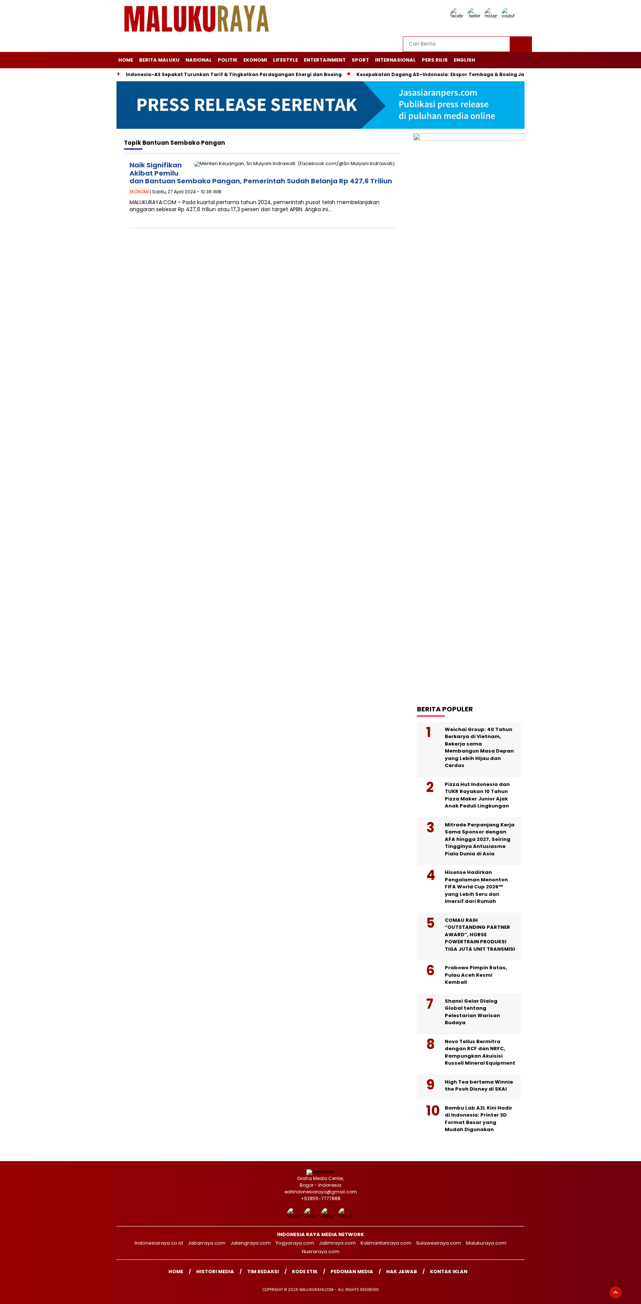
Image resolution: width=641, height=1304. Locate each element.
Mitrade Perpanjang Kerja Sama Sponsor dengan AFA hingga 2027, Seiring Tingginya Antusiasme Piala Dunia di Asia (480, 839)
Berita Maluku (159, 59)
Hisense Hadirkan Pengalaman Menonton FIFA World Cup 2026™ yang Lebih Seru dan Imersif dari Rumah (476, 887)
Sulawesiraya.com (438, 1242)
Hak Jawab (401, 1271)
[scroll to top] (615, 1292)
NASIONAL (198, 59)
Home (125, 59)
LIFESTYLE (285, 59)
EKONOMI (255, 59)
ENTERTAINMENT (325, 59)
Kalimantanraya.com (386, 1242)
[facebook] (458, 16)
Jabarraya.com (207, 1242)
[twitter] (475, 16)
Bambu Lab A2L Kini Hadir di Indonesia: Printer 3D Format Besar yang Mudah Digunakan (478, 1118)
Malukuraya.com (486, 1242)
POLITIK (227, 59)
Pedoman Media (352, 1271)
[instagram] (492, 16)
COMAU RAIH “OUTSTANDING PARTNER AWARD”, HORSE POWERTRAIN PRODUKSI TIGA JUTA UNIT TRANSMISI (480, 935)
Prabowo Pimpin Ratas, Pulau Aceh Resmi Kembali (476, 975)
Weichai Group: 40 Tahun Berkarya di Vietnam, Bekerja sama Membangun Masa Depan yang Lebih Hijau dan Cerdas (479, 747)
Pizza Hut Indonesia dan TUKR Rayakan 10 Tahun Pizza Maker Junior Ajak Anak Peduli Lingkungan (477, 795)
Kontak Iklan (448, 1271)
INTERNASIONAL (395, 59)
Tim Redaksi (263, 1271)
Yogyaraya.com (295, 1242)
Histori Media (215, 1271)
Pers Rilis (435, 59)
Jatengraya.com (250, 1242)
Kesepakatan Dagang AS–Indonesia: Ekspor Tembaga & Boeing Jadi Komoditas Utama (466, 74)
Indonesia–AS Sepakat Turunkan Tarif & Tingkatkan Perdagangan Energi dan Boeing (234, 74)
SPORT (360, 59)
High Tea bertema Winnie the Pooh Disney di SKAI (479, 1085)
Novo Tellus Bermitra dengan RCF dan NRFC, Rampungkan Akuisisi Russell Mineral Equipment (480, 1052)
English (464, 59)
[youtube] (509, 16)
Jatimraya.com (337, 1242)
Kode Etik (305, 1271)
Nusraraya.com (320, 1251)
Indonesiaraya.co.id (159, 1242)
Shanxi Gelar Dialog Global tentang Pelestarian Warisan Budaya (472, 1011)
